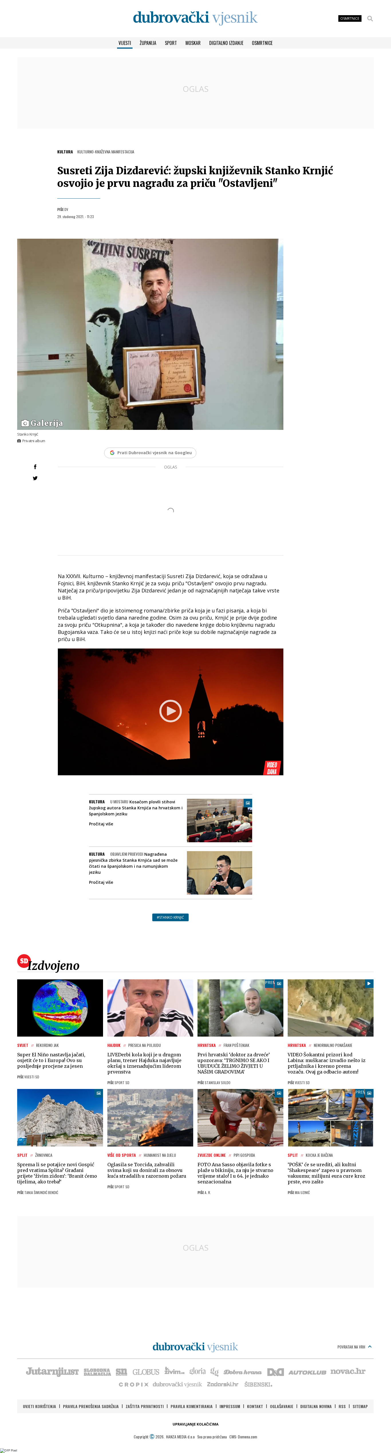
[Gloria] (197, 1371)
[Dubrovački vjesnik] (178, 1384)
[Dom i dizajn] (275, 1371)
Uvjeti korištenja (39, 1406)
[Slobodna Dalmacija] (97, 1371)
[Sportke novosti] (121, 1371)
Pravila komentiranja (192, 1406)
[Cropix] (133, 1384)
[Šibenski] (258, 1384)
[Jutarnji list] (52, 1371)
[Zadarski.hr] (223, 1384)
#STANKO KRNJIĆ (170, 917)
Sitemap (360, 1406)
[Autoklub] (308, 1371)
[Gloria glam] (215, 1371)
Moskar (193, 42)
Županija (148, 42)
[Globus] (146, 1371)
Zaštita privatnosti (145, 1406)
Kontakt (255, 1406)
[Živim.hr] (174, 1371)
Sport (171, 42)
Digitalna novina (316, 1406)
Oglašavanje (281, 1406)
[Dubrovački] (195, 18)
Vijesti (125, 42)
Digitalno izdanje (226, 42)
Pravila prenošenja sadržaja (91, 1406)
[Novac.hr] (348, 1371)
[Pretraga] (370, 18)
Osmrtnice (262, 42)
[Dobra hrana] (243, 1371)
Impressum (230, 1406)
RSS (342, 1406)
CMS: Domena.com (243, 1437)
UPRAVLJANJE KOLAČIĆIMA (195, 1424)
